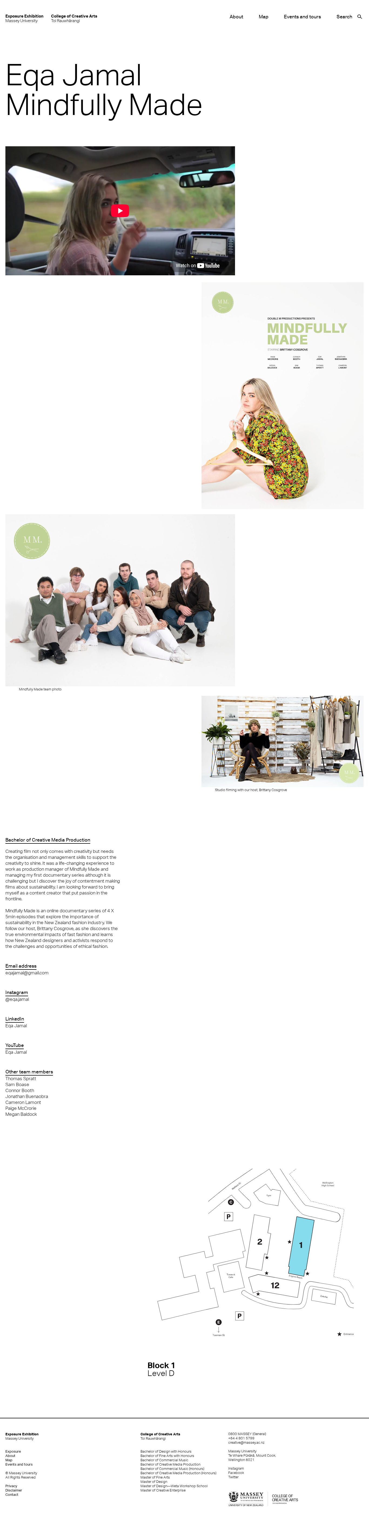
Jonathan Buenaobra (26, 1096)
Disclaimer (13, 1490)
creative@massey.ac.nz (246, 1442)
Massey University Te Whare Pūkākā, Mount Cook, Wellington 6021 (252, 1455)
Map (264, 16)
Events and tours (302, 16)
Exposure (13, 1451)
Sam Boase (17, 1084)
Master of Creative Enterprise (163, 1490)
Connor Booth (19, 1090)
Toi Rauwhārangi (74, 18)
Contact (11, 1495)
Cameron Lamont (23, 1102)
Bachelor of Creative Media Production (170, 1464)
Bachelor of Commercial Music (164, 1460)
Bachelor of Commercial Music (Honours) (172, 1469)
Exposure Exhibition (22, 1436)
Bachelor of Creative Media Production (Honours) (178, 1473)
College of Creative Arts (160, 1436)
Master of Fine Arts (155, 1477)
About (236, 16)
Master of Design (153, 1482)
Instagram (236, 1468)
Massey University (24, 18)
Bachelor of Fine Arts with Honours (167, 1456)
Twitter (233, 1477)
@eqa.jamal (17, 999)
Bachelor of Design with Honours (166, 1451)
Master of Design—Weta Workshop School (174, 1486)
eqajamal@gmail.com (27, 972)
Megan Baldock (21, 1114)
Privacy (11, 1486)
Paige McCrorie (20, 1108)
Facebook (236, 1473)
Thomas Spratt (20, 1078)
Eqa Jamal (16, 1025)
